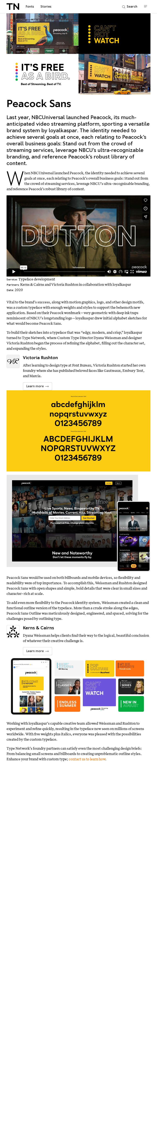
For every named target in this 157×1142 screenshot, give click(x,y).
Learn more (35, 386)
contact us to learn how (87, 759)
